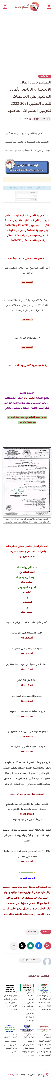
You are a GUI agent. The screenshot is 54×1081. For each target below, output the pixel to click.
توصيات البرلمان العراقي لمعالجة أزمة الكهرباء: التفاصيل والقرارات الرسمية (28, 1008)
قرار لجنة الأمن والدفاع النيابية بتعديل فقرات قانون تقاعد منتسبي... (10, 1003)
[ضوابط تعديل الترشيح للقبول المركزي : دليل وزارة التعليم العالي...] (10, 1029)
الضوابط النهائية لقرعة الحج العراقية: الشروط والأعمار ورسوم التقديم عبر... (44, 1047)
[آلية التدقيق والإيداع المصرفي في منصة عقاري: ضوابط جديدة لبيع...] (27, 1029)
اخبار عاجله (44, 76)
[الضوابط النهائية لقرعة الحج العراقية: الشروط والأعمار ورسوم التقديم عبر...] (44, 1029)
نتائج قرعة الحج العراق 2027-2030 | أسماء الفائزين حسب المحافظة (44, 1003)
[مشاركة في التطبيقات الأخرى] (13, 945)
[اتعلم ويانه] (27, 6)
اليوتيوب (27, 602)
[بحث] (5, 6)
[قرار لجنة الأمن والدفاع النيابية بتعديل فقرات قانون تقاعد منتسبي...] (10, 988)
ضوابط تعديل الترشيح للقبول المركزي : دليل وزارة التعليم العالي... (10, 1045)
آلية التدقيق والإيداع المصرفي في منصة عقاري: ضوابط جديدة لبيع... (28, 1047)
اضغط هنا (27, 717)
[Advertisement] (27, 45)
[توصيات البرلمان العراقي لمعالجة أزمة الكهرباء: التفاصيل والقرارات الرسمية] (27, 988)
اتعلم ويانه (29, 398)
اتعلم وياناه (27, 582)
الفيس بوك (27, 612)
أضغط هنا (27, 638)
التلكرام (27, 592)
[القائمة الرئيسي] (49, 6)
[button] (38, 945)
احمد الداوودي (39, 119)
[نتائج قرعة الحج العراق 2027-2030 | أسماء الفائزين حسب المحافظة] (44, 988)
